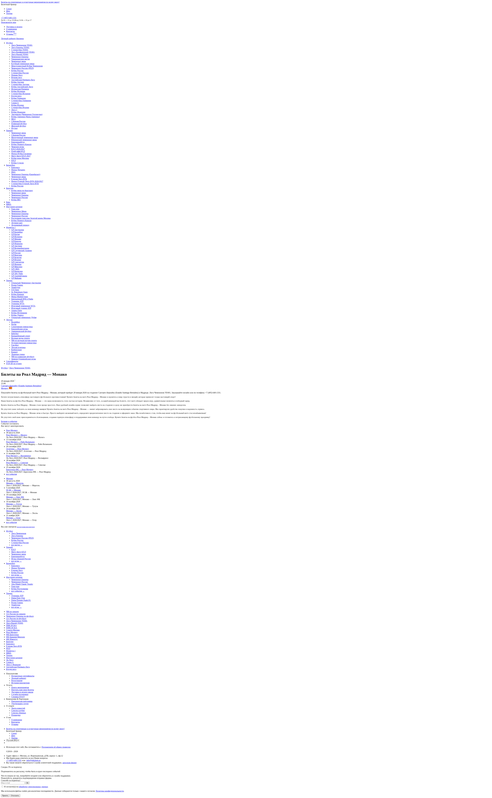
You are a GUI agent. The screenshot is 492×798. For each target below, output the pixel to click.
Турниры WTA (17, 303)
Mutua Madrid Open (19, 297)
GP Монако (16, 239)
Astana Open (16, 310)
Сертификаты (12, 361)
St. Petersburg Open (19, 292)
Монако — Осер (13, 518)
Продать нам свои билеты (22, 690)
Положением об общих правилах (56, 747)
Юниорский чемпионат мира (24, 140)
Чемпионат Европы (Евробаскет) (25, 174)
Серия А (15, 103)
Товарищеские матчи (20, 59)
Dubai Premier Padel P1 (21, 600)
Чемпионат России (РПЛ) (22, 538)
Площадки (15, 715)
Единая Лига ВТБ (14, 646)
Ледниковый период (20, 225)
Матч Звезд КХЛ (18, 552)
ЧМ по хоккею (12, 611)
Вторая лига (16, 77)
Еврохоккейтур (18, 142)
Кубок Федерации (19, 313)
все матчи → (16, 545)
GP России (16, 253)
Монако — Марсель (14, 483)
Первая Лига (16, 75)
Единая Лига (17, 570)
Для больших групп (20, 704)
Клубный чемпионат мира (22, 64)
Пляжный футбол (19, 124)
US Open (15, 290)
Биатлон (9, 188)
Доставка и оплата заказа (22, 692)
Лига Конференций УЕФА (23, 52)
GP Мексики (16, 267)
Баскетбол (10, 165)
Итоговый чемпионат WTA (23, 306)
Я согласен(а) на (26, 787)
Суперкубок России (20, 73)
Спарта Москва (13, 630)
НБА (13, 172)
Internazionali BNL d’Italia (22, 299)
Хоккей (9, 130)
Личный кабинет (8, 38)
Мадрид (4, 388)
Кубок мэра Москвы (20, 158)
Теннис (9, 280)
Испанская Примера (20, 89)
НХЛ (13, 160)
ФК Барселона (12, 635)
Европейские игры (19, 329)
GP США (15, 269)
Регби (13, 324)
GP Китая (15, 234)
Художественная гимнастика (24, 343)
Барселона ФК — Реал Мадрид (19, 469)
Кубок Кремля (17, 294)
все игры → (16, 561)
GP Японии (16, 264)
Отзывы (11, 34)
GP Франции (17, 244)
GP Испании (16, 237)
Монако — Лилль (14, 511)
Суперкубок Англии (20, 84)
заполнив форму (69, 763)
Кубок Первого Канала (21, 144)
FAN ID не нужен (14, 363)
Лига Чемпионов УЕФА (21, 45)
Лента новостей (18, 708)
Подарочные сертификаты (22, 676)
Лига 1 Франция (13, 665)
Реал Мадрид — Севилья (17, 463)
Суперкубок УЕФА (19, 50)
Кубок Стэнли (17, 163)
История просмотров (20, 683)
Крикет (14, 352)
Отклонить (15, 796)
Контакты (10, 31)
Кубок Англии (17, 82)
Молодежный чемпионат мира (24, 137)
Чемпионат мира (18, 61)
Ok (27, 783)
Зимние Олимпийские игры (23, 359)
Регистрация (16, 680)
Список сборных (18, 713)
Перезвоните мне (8, 22)
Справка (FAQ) (18, 697)
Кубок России (17, 186)
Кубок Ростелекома (19, 589)
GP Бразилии (17, 271)
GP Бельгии (16, 257)
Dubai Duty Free (18, 598)
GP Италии (16, 260)
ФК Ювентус (12, 639)
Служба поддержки (19, 694)
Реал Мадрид (12, 430)
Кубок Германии (18, 98)
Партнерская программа (21, 701)
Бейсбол (14, 333)
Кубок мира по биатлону (22, 190)
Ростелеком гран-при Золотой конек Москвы (31, 218)
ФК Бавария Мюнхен (15, 637)
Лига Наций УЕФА (19, 54)
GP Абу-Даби (17, 273)
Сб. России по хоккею (15, 614)
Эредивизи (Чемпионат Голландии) (26, 114)
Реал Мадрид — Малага (16, 435)
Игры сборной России (21, 559)
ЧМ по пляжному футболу (22, 357)
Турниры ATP (17, 301)
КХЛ (13, 549)
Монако (9, 478)
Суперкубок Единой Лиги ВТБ (25, 184)
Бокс (8, 202)
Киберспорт (16, 350)
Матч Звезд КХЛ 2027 (21, 156)
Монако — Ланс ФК (15, 497)
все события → (17, 591)
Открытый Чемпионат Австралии (26, 283)
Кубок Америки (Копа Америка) (25, 117)
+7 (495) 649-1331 (14, 760)
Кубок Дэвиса (17, 315)
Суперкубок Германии (21, 100)
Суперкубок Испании (20, 94)
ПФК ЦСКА (11, 628)
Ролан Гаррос (17, 285)
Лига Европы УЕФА (20, 47)
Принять (5, 796)
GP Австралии (17, 230)
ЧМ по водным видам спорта (24, 340)
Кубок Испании (18, 91)
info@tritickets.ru (33, 760)
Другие (9, 320)
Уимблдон (15, 287)
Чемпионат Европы (19, 57)
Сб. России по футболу (16, 618)
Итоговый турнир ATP (21, 308)
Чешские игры (17, 147)
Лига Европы (17, 536)
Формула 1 (11, 227)
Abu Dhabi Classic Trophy (22, 584)
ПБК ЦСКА (11, 625)
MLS (13, 119)
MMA (8, 204)
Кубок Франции (18, 112)
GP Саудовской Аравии (21, 250)
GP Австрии (16, 246)
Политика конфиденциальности (110, 791)
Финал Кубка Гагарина (21, 154)
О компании (11, 29)
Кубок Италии (17, 105)
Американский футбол (21, 331)
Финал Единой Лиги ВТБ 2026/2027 (27, 181)
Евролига (15, 167)
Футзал (14, 128)
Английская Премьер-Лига (23, 80)
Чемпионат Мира (18, 211)
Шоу (8, 11)
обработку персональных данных (33, 787)
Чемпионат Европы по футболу (20, 616)
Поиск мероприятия (20, 687)
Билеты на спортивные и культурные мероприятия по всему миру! (30, 2)
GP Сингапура (17, 262)
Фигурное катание (14, 207)
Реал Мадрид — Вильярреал (18, 456)
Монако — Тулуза (14, 504)
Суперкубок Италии (20, 107)
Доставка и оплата (14, 27)
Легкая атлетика (18, 347)
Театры (9, 13)
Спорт (9, 9)
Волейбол (15, 322)
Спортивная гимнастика (22, 327)
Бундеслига (16, 96)
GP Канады (16, 241)
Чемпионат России (19, 197)
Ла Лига (9, 660)
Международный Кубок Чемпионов (27, 66)
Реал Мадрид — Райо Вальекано (20, 442)
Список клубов (18, 710)
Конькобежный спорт (20, 336)
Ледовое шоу (17, 223)
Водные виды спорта (20, 338)
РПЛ (8, 648)
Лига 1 (14, 110)
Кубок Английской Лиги (22, 87)
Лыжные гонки (18, 354)
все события (11, 474)
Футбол (9, 43)
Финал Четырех (18, 170)
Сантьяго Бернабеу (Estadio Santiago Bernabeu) (21, 386)
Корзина (20, 38)
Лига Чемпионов (18, 533)
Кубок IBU (16, 200)
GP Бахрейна (17, 232)
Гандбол (15, 345)
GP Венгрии (16, 255)
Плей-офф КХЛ (18, 151)
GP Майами (16, 278)
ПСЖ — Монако (13, 490)
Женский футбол (18, 126)
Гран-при (15, 209)
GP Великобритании (20, 248)
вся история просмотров (26, 527)
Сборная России (18, 121)
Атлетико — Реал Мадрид (17, 449)
